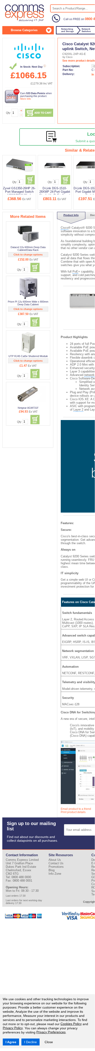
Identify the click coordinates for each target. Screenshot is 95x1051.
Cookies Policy (71, 1024)
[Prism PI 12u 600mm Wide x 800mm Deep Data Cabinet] (28, 288)
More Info (25, 98)
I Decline (30, 1042)
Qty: (8, 112)
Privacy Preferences (51, 1032)
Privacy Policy (13, 1028)
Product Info (71, 215)
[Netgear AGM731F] (28, 394)
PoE (75, 271)
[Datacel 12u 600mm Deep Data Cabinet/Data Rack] (28, 233)
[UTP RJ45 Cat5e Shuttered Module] (28, 342)
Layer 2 (78, 409)
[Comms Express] (24, 21)
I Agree (11, 1042)
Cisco (64, 227)
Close (49, 1042)
